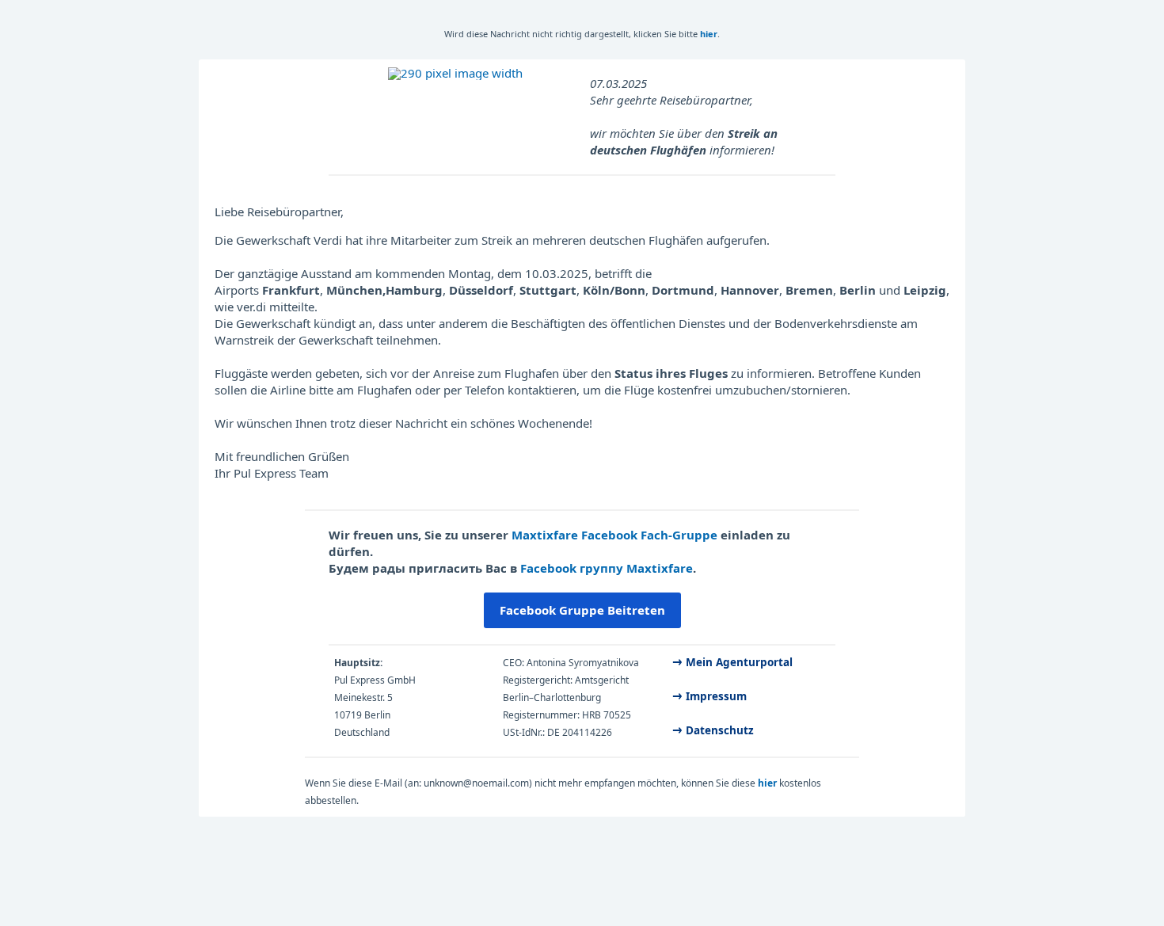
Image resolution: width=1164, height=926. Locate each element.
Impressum (718, 696)
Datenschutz (720, 730)
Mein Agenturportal (739, 662)
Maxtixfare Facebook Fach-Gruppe (614, 535)
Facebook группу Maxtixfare (606, 568)
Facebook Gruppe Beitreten (582, 610)
